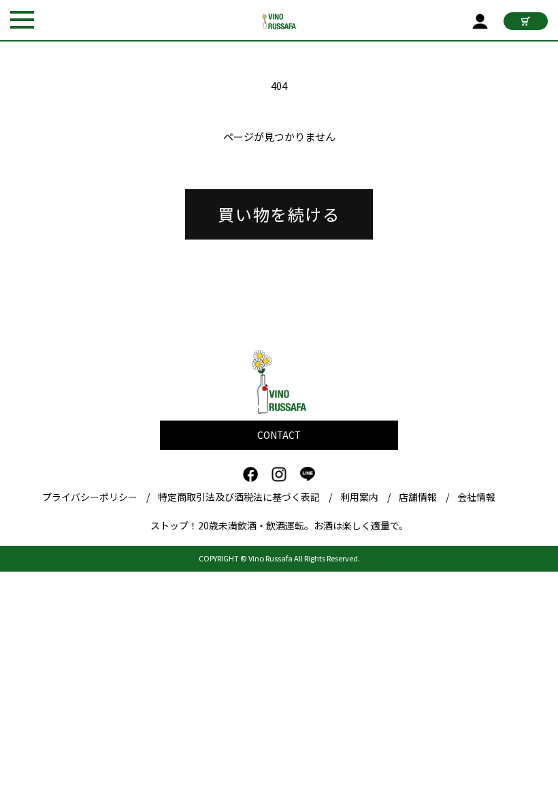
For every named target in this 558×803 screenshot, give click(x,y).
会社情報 (476, 497)
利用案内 (359, 497)
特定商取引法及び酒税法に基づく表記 (239, 497)
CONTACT (279, 435)
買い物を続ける (279, 214)
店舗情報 (418, 497)
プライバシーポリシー (89, 497)
